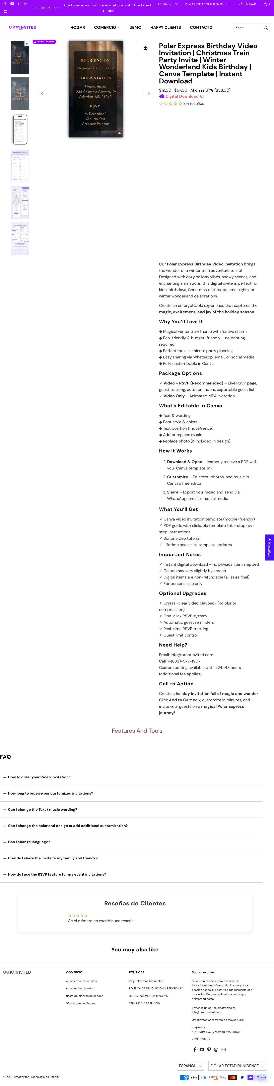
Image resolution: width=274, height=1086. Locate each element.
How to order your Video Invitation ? (39, 777)
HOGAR (77, 27)
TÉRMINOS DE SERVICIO (144, 1003)
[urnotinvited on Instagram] (26, 4)
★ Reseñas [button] (269, 547)
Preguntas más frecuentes (146, 981)
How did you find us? (176, 222)
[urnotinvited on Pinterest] (19, 4)
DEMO (135, 27)
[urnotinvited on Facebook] (5, 4)
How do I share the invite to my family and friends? (53, 858)
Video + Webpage (219, 125)
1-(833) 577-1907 (47, 8)
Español (165, 4)
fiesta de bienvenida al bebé (84, 996)
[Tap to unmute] (119, 133)
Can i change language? (29, 842)
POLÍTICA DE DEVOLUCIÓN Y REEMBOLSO (156, 988)
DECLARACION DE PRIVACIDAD (148, 996)
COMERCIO (105, 27)
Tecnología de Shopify (45, 1077)
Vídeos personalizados (80, 1003)
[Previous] (43, 93)
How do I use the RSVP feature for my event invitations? (57, 874)
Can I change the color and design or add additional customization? (68, 825)
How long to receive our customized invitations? (50, 793)
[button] (170, 103)
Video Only (179, 127)
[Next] (148, 93)
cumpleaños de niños (80, 988)
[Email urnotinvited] (5, 12)
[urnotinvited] (22, 27)
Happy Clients (165, 27)
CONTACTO (201, 27)
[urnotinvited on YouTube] (12, 4)
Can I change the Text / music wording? (42, 809)
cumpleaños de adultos (81, 981)
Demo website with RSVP (198, 213)
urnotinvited (21, 1077)
